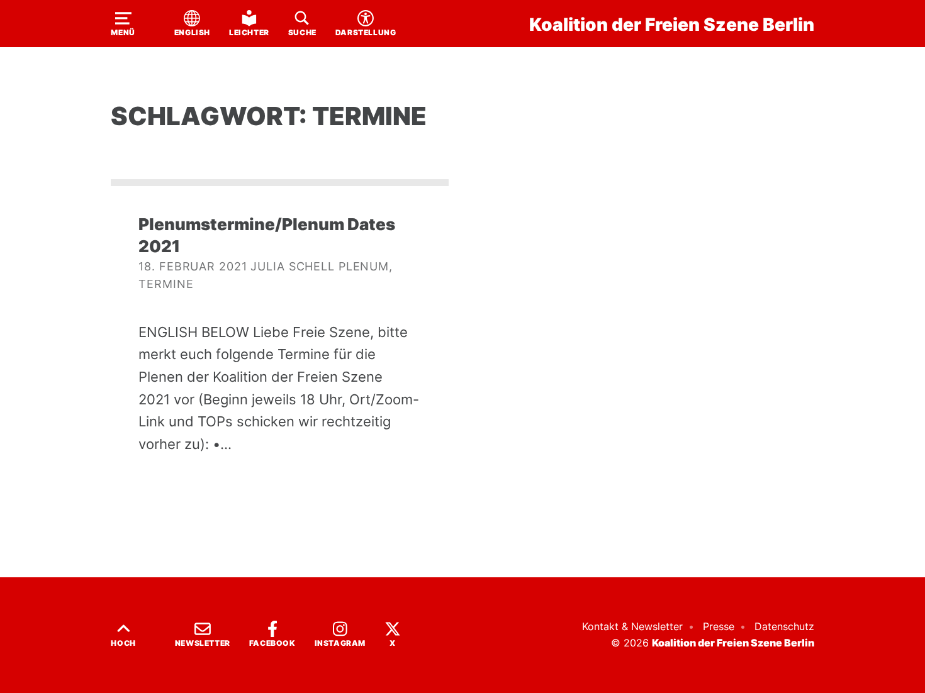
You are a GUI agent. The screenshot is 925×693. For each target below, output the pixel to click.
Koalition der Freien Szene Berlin (671, 24)
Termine (165, 284)
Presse (718, 626)
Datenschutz (784, 626)
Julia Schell (292, 266)
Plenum (364, 266)
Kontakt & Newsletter (632, 626)
